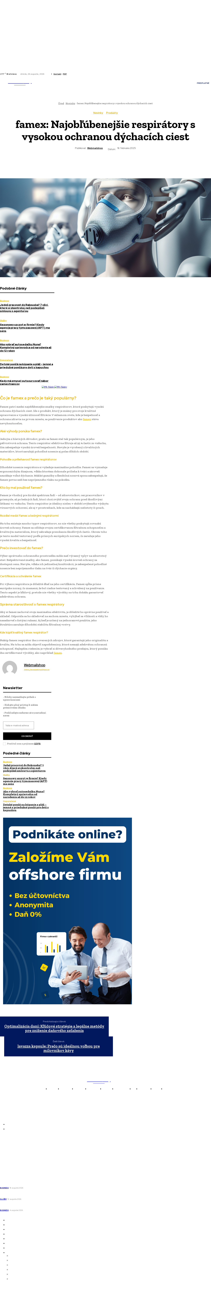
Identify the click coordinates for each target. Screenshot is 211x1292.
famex (87, 419)
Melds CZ (5, 1144)
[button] (50, 87)
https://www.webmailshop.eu (36, 669)
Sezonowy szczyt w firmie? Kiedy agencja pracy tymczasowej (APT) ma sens (25, 328)
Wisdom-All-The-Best (12, 1170)
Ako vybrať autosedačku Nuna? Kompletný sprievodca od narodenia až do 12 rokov (25, 347)
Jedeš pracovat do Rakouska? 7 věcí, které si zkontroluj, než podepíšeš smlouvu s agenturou (24, 308)
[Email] (127, 162)
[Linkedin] (75, 74)
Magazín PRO (8, 1161)
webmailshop (95, 148)
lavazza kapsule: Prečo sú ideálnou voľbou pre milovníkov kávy (58, 1048)
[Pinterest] (94, 162)
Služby (3, 320)
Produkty (112, 113)
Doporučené (6, 360)
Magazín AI (6, 1153)
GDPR (37, 743)
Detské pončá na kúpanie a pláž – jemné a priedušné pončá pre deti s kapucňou (26, 365)
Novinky (98, 113)
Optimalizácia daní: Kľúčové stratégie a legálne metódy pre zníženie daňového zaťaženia (54, 1028)
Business (4, 300)
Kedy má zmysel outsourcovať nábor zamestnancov (24, 382)
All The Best (7, 1157)
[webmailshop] (11, 668)
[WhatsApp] (105, 162)
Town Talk (6, 1148)
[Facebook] (72, 74)
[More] (139, 161)
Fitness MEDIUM (9, 1166)
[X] (79, 74)
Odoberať (27, 736)
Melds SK (5, 1140)
